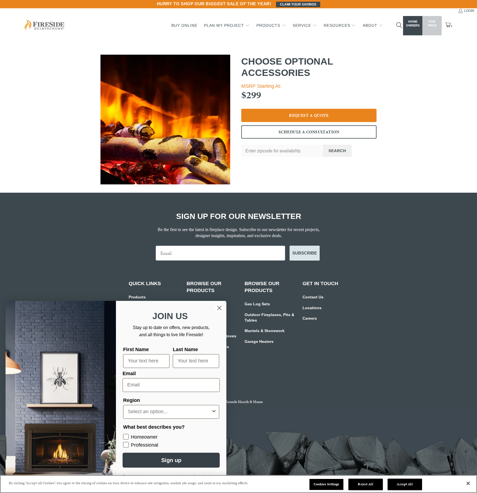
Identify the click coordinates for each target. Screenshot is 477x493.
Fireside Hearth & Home (244, 401)
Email (129, 373)
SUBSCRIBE (304, 253)
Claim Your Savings (298, 4)
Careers (310, 318)
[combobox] (169, 411)
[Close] (468, 483)
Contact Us (313, 297)
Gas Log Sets (257, 304)
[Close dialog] (219, 308)
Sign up (171, 460)
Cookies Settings (326, 484)
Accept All (404, 484)
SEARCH (337, 151)
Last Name (185, 349)
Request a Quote (309, 115)
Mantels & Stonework (265, 330)
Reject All (365, 484)
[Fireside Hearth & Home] (44, 26)
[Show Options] (214, 411)
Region (131, 400)
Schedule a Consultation (309, 132)
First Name (136, 349)
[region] (238, 484)
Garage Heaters (259, 341)
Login (469, 11)
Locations (312, 308)
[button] (227, 25)
